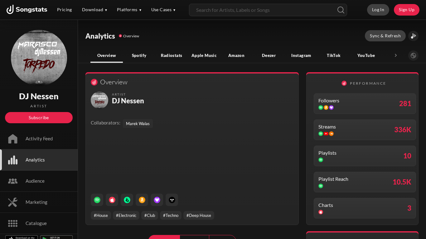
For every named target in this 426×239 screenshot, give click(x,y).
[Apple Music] (112, 200)
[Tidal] (172, 200)
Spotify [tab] (139, 55)
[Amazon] (142, 200)
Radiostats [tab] (171, 55)
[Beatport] (127, 200)
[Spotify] (97, 200)
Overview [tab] (106, 55)
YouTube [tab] (366, 55)
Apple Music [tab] (203, 55)
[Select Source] (413, 55)
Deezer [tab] (269, 55)
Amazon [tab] (236, 55)
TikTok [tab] (333, 55)
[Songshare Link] (413, 36)
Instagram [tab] (301, 55)
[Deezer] (157, 200)
